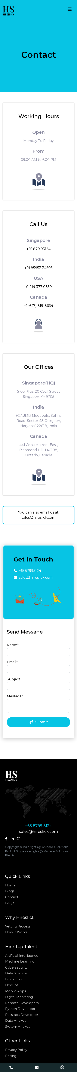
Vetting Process (17, 926)
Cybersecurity (16, 967)
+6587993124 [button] (30, 571)
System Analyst (17, 1026)
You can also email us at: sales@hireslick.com (38, 515)
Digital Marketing (19, 997)
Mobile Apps (15, 991)
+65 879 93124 (38, 249)
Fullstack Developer (21, 1015)
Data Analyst (15, 1020)
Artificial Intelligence (21, 956)
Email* (12, 662)
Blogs (9, 891)
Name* (13, 645)
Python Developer (20, 1009)
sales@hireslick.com (38, 831)
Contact (11, 897)
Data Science (16, 973)
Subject (13, 679)
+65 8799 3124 (38, 825)
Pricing (10, 1056)
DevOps (11, 985)
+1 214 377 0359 (38, 287)
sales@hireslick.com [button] (36, 577)
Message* (15, 696)
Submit (41, 722)
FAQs (9, 903)
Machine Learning (19, 961)
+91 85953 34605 (39, 268)
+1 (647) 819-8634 (38, 306)
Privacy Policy (16, 1050)
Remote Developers (21, 1003)
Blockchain (14, 979)
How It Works (16, 932)
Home (10, 885)
